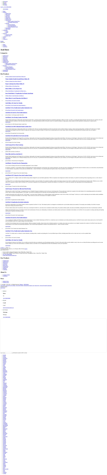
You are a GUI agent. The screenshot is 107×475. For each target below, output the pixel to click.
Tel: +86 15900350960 (7, 254)
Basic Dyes (7, 16)
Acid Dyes (7, 15)
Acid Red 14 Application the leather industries (17, 202)
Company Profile (8, 34)
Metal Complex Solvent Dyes (14, 21)
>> (5, 247)
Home (4, 11)
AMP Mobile (26, 284)
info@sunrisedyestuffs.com (8, 307)
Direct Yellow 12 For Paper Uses (13, 88)
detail (9, 122)
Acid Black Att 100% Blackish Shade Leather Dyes (18, 126)
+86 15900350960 (6, 298)
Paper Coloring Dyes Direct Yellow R (14, 83)
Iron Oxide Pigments (12, 25)
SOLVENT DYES (19, 285)
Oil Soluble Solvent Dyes (13, 22)
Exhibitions (5, 275)
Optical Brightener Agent (13, 26)
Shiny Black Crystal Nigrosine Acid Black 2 (16, 98)
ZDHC (6, 32)
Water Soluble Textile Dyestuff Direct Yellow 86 (17, 79)
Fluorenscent (7, 27)
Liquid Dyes (7, 17)
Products (4, 12)
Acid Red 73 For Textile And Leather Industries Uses (18, 107)
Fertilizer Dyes (8, 19)
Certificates (5, 30)
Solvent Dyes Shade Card (29, 285)
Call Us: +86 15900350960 (5, 7)
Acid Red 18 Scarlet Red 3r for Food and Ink (16, 135)
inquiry (6, 122)
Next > (3, 247)
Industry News (6, 281)
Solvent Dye (36, 285)
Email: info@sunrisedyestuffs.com (9, 255)
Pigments (7, 23)
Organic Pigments (11, 24)
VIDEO (4, 36)
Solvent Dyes (8, 20)
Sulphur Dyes (8, 13)
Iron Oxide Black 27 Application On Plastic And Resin (19, 93)
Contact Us (5, 39)
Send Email (2, 287)
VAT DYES (7, 29)
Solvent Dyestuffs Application (46, 285)
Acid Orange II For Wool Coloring (14, 144)
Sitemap (21, 284)
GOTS (6, 31)
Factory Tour (8, 35)
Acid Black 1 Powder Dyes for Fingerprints (16, 163)
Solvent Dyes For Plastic (10, 285)
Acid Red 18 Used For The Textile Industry (16, 112)
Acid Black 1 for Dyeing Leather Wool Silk (16, 117)
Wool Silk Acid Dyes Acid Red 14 (13, 154)
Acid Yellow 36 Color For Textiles (13, 103)
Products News (6, 282)
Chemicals (5, 269)
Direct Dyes (7, 14)
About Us (5, 33)
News (4, 38)
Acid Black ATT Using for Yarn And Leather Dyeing (18, 175)
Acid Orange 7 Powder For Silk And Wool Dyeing (18, 188)
